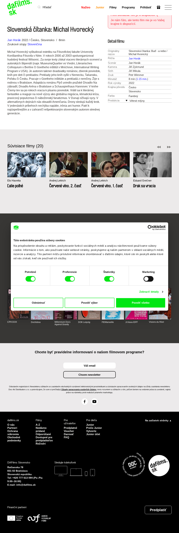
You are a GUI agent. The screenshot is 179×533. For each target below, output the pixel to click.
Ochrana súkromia (13, 433)
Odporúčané (43, 434)
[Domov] (20, 7)
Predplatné (70, 427)
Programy (128, 7)
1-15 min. (142, 78)
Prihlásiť (146, 7)
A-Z (38, 424)
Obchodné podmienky (14, 439)
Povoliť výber (89, 302)
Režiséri (41, 443)
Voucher (69, 431)
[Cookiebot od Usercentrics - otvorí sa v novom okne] (150, 227)
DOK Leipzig (84, 322)
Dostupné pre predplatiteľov (44, 439)
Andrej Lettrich (57, 180)
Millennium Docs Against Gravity (62, 323)
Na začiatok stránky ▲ (158, 420)
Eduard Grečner (142, 180)
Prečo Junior (94, 427)
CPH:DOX (12, 322)
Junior (100, 7)
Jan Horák (14, 40)
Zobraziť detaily (149, 291)
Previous (159, 147)
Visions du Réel (156, 322)
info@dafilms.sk (26, 484)
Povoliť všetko (140, 302)
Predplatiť (158, 510)
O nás (11, 424)
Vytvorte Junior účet (93, 433)
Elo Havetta (14, 180)
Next (169, 147)
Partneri (12, 427)
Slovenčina (34, 44)
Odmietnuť (38, 302)
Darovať (69, 434)
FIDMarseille (108, 322)
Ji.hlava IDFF (131, 322)
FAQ (66, 437)
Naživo (85, 7)
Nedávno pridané (41, 429)
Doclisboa (36, 322)
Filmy (113, 7)
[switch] (70, 279)
